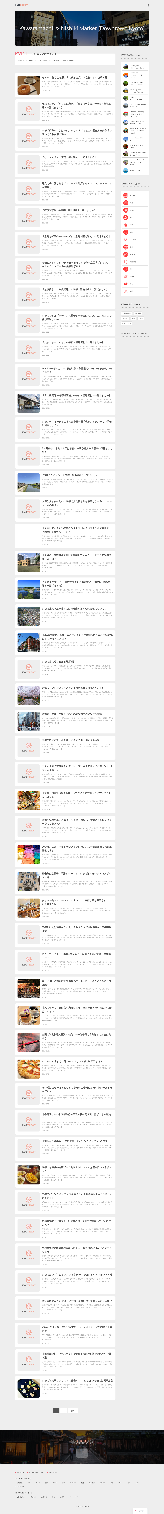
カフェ (55, 1483)
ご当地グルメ (126, 313)
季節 (46, 1483)
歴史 (82, 1483)
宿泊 (111, 1483)
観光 (29, 1483)
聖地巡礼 (20, 1483)
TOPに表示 (20, 1487)
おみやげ (125, 318)
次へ (73, 1410)
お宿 (133, 318)
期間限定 (102, 1483)
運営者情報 (20, 1472)
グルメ (37, 1483)
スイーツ (73, 1483)
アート (120, 1483)
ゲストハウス (126, 323)
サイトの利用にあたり (36, 1472)
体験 (63, 1483)
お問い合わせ (53, 1472)
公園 (137, 1483)
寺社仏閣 (138, 313)
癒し (129, 1483)
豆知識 (141, 318)
